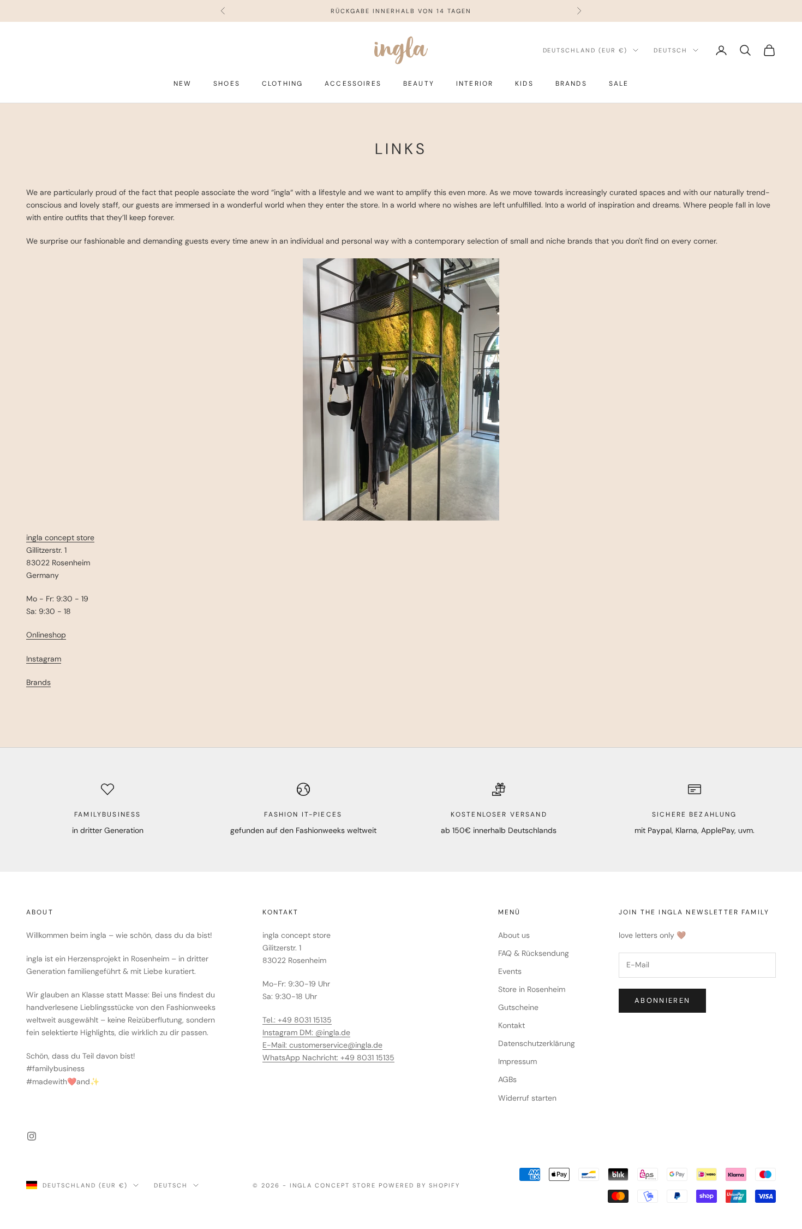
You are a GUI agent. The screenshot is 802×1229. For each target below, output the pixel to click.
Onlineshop (46, 635)
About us (514, 935)
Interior (474, 83)
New (182, 83)
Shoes (226, 83)
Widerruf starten (527, 1098)
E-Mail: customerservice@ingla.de (322, 1045)
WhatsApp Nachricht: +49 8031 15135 (328, 1057)
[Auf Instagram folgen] (31, 1136)
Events (510, 971)
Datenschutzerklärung (536, 1043)
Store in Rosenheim (531, 989)
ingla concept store (60, 537)
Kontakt (511, 1025)
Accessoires (353, 83)
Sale (619, 83)
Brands (571, 83)
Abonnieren (662, 1000)
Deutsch (670, 50)
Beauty (418, 83)
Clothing (282, 83)
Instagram (43, 659)
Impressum (517, 1061)
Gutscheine (518, 1007)
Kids (524, 83)
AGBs (507, 1079)
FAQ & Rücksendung (533, 953)
